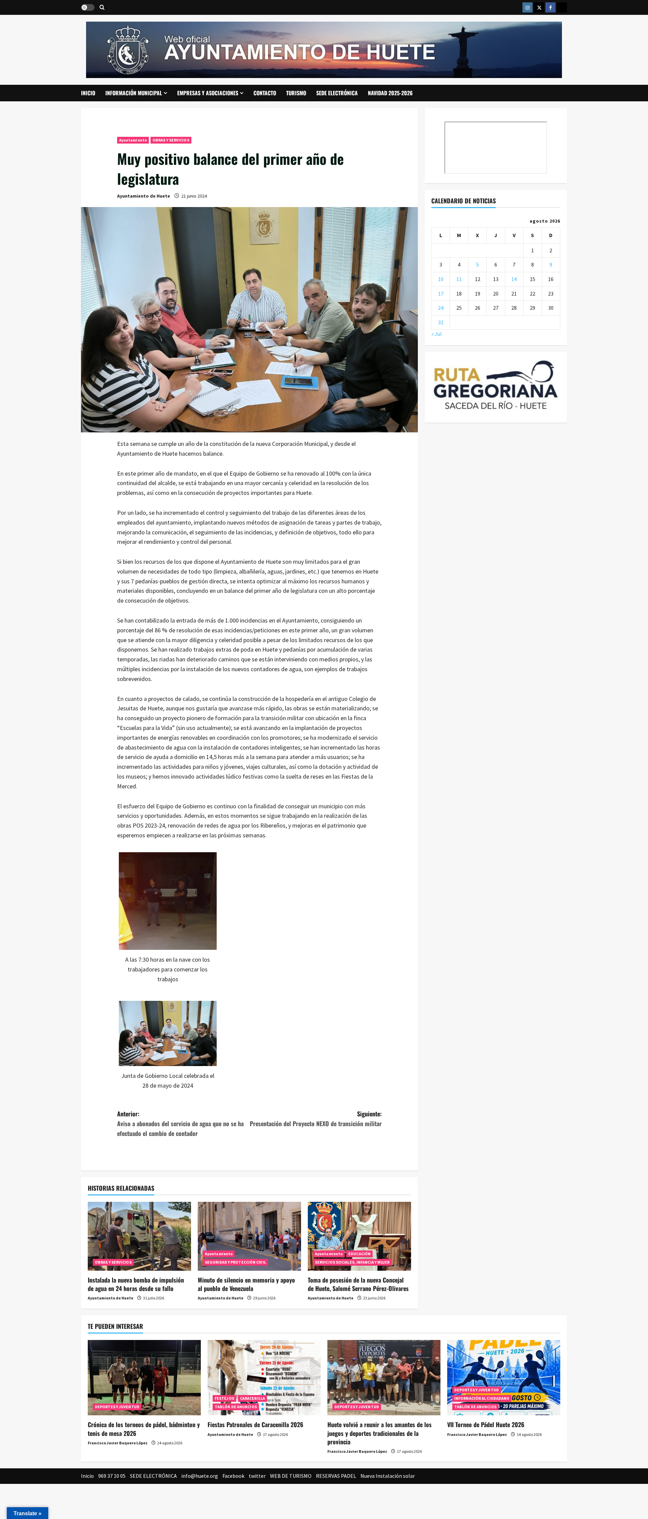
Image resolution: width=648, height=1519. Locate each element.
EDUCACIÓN (359, 1253)
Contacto (264, 93)
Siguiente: (316, 1118)
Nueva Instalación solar (387, 1475)
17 (440, 293)
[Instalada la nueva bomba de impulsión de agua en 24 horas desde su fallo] (139, 1236)
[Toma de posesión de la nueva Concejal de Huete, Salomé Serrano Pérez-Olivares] (359, 1236)
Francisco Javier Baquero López (117, 1442)
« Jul (436, 333)
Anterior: (180, 1123)
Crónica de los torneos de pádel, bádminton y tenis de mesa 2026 (144, 1428)
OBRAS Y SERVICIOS (171, 140)
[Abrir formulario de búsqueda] (102, 7)
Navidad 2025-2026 (390, 93)
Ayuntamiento (133, 140)
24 (440, 307)
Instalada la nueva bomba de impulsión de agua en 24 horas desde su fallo (136, 1284)
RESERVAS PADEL (336, 1475)
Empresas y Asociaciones (207, 93)
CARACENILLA (252, 1398)
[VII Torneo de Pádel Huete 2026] (503, 1377)
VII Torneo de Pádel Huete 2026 (485, 1424)
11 (459, 279)
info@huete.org (199, 1475)
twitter (257, 1475)
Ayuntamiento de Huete (143, 196)
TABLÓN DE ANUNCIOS (236, 1406)
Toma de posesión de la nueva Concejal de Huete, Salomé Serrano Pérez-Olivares (358, 1284)
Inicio (88, 93)
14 (514, 279)
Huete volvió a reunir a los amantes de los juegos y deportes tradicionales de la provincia (379, 1433)
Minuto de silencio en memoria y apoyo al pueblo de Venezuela (246, 1284)
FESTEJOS (224, 1398)
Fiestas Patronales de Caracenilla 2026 (255, 1424)
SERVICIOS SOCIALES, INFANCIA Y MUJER (352, 1262)
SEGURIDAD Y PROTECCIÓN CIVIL (235, 1262)
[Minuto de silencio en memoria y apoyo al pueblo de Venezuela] (249, 1236)
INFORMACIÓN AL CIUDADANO (481, 1398)
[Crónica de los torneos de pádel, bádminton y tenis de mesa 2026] (144, 1377)
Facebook (233, 1475)
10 (440, 279)
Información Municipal (133, 93)
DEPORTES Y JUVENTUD (117, 1406)
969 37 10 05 (112, 1475)
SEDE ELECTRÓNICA (337, 93)
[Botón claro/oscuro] (87, 7)
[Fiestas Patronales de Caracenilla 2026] (264, 1377)
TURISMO (296, 93)
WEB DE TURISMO (291, 1475)
